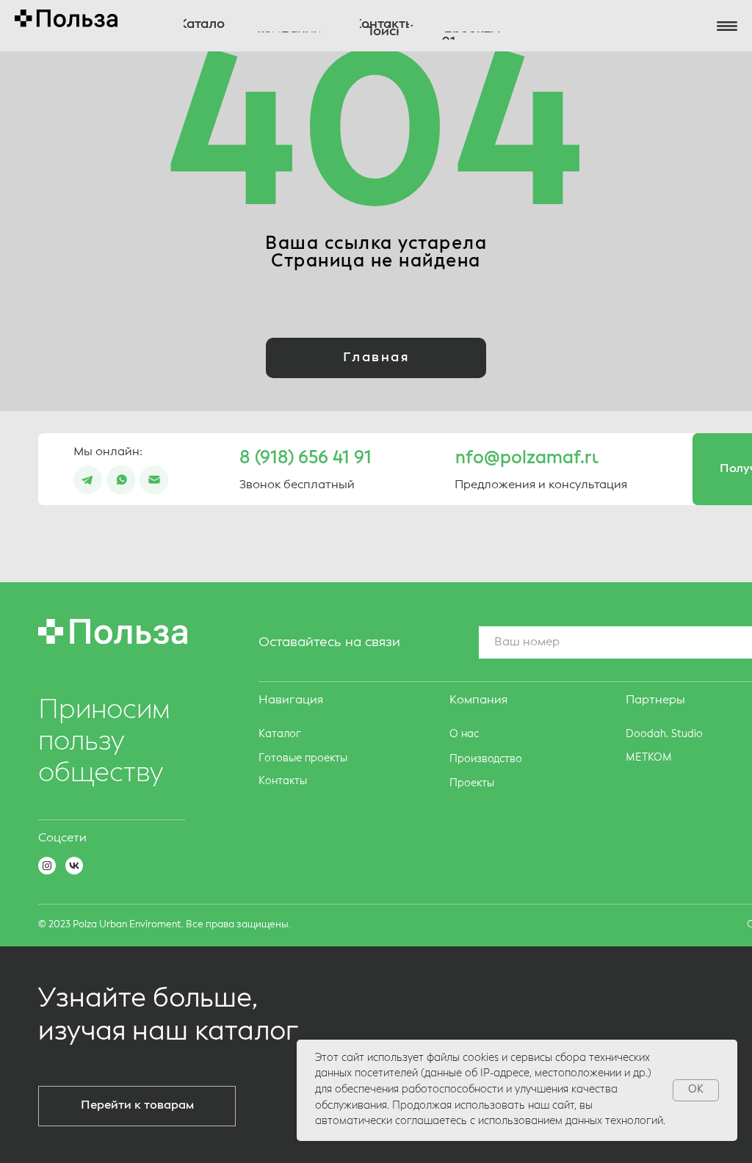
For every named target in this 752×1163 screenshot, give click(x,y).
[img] (121, 480)
